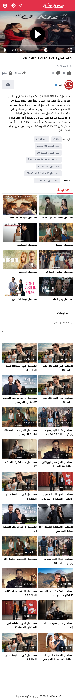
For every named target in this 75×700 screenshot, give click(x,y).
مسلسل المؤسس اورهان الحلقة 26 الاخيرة (57, 464)
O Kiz (56, 139)
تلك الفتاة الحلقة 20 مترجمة (43, 160)
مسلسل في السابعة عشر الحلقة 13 (57, 367)
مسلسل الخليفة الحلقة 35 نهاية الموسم (20, 432)
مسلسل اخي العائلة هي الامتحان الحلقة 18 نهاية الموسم (58, 498)
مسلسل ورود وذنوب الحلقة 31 (20, 528)
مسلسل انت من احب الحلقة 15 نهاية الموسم (56, 593)
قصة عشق (55, 696)
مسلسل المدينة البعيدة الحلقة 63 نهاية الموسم (58, 657)
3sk (60, 85)
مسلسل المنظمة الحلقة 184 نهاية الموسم (56, 528)
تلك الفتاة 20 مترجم (48, 146)
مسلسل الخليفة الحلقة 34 (20, 558)
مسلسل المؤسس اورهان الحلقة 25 (21, 593)
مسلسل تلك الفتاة (48, 166)
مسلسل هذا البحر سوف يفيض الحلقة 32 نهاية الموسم (58, 434)
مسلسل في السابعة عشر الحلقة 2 (21, 496)
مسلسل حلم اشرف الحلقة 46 (57, 625)
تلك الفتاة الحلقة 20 (48, 153)
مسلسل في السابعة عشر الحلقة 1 (21, 657)
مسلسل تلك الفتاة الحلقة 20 (43, 173)
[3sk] (68, 88)
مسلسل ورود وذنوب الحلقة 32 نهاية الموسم (20, 400)
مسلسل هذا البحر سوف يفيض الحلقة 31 (58, 560)
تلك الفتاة (41, 139)
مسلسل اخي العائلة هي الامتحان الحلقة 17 (22, 625)
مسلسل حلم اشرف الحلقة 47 (21, 464)
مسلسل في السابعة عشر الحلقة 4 (21, 367)
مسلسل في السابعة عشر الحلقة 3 (57, 400)
